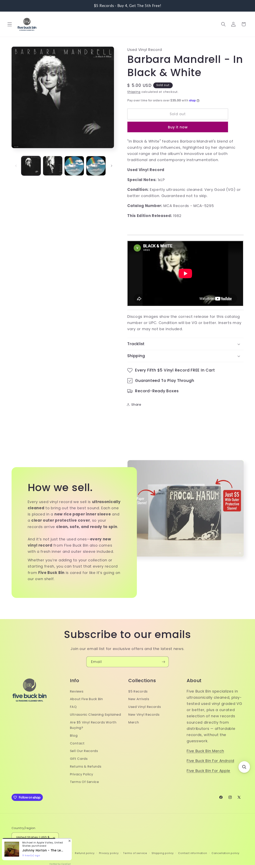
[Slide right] (111, 166)
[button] (10, 24)
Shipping (133, 92)
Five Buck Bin (32, 853)
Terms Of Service (84, 782)
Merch (133, 722)
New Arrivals (138, 699)
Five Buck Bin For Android (210, 760)
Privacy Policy (81, 774)
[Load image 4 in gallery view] (96, 165)
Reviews (76, 691)
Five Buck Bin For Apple (208, 770)
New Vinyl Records (144, 714)
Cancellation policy (225, 853)
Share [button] (136, 404)
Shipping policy (163, 853)
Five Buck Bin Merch (205, 750)
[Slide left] (16, 166)
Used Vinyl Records (144, 706)
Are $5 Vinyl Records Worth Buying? (93, 725)
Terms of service (135, 853)
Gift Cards (79, 758)
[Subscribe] (163, 661)
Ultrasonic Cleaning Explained (95, 714)
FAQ (73, 706)
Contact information (192, 853)
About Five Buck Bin (86, 699)
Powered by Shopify (56, 853)
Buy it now (178, 127)
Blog (74, 735)
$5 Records (138, 691)
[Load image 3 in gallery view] (74, 165)
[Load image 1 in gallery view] (31, 165)
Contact (77, 743)
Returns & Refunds (85, 766)
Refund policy (84, 853)
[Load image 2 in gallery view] (52, 165)
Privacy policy (109, 853)
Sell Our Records (84, 751)
